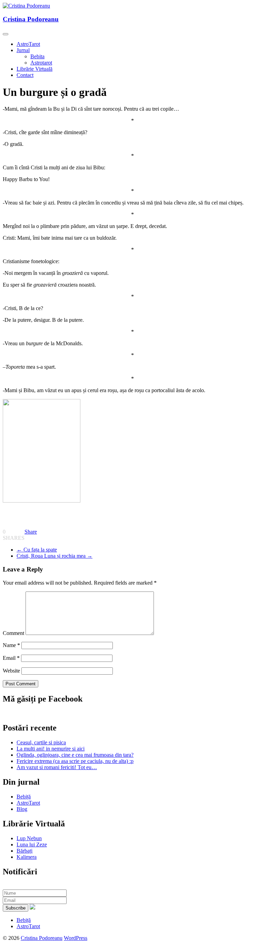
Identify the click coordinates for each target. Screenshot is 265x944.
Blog (22, 809)
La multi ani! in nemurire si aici (51, 749)
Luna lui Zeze (32, 844)
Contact (25, 75)
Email (11, 658)
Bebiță (24, 796)
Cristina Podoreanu (31, 19)
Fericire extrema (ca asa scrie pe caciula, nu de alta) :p (75, 761)
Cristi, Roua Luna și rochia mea (54, 556)
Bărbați (24, 851)
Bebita (37, 56)
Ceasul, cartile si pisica (41, 742)
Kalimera (27, 857)
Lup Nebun (29, 838)
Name (11, 645)
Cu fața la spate (37, 550)
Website (11, 671)
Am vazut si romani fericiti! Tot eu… (57, 767)
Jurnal (23, 50)
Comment (13, 633)
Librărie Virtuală (34, 69)
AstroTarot (28, 44)
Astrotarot (41, 63)
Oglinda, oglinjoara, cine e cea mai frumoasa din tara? (75, 755)
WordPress (75, 938)
